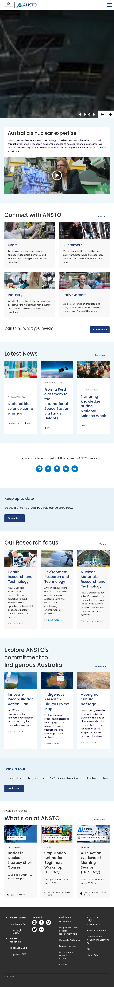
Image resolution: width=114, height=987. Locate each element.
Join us (12, 359)
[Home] (20, 5)
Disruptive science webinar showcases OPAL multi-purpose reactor (54, 333)
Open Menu (109, 5)
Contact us (101, 759)
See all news (100, 898)
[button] (102, 657)
